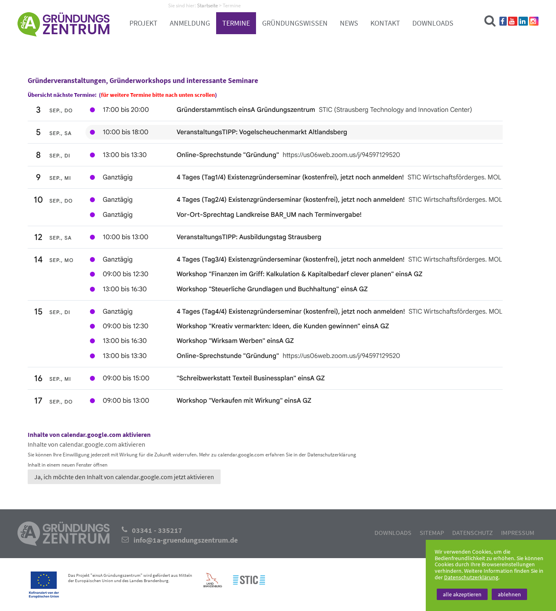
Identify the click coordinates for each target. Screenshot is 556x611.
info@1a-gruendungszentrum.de (186, 540)
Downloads (432, 23)
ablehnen (509, 594)
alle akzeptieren (462, 594)
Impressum (517, 532)
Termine (236, 23)
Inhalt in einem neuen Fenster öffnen (67, 464)
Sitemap (432, 532)
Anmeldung (190, 23)
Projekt (143, 23)
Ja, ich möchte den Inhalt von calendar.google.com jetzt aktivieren (124, 477)
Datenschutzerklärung (471, 577)
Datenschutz (472, 532)
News (349, 23)
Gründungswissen (295, 23)
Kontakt (385, 23)
